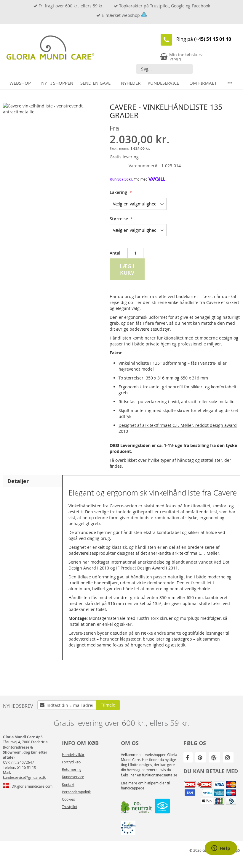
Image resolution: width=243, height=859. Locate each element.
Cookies (68, 799)
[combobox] (164, 69)
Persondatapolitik (76, 791)
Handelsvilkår (73, 754)
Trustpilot (69, 806)
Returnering (71, 769)
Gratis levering (124, 157)
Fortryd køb (71, 762)
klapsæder (130, 639)
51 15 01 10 (26, 767)
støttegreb (181, 639)
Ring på (203, 39)
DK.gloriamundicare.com (32, 786)
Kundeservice (73, 776)
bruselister (154, 639)
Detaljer (18, 481)
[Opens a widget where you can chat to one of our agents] (220, 848)
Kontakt (68, 784)
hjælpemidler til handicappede (145, 785)
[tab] (32, 481)
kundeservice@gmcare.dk (24, 777)
